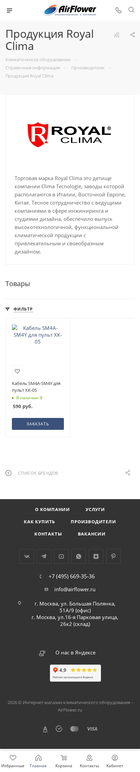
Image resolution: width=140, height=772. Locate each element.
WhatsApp (78, 556)
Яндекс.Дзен (96, 556)
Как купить (39, 522)
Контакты (48, 534)
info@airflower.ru (74, 589)
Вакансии (92, 534)
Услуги (95, 509)
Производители (93, 522)
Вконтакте (26, 556)
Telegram (44, 556)
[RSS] (117, 34)
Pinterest (113, 556)
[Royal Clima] (70, 134)
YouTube (61, 556)
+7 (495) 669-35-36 (72, 576)
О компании (52, 509)
